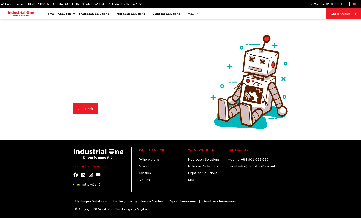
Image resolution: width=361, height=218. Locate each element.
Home (49, 14)
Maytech (143, 209)
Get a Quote (340, 13)
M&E (191, 14)
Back (88, 109)
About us (65, 14)
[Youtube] (98, 174)
